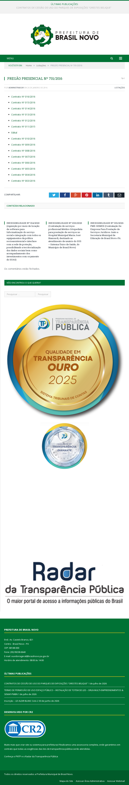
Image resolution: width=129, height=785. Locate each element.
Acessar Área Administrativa (90, 780)
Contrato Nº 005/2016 (23, 168)
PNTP (18, 756)
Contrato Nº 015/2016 (23, 102)
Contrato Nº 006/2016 (23, 162)
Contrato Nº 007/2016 (23, 156)
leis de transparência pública (58, 748)
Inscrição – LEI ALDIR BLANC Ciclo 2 (21, 700)
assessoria (82, 744)
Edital (14, 132)
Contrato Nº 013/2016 (23, 114)
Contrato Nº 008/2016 (23, 150)
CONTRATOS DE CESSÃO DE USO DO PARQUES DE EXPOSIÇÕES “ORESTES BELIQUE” (46, 683)
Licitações (120, 87)
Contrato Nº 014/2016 (23, 108)
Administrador (16, 87)
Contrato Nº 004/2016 (23, 174)
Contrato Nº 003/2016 (23, 180)
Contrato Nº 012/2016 (23, 120)
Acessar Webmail (116, 780)
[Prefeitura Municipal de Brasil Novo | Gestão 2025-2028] (64, 34)
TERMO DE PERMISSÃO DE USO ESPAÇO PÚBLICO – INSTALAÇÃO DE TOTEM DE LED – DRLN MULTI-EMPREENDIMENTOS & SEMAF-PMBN (65, 7)
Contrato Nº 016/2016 (23, 96)
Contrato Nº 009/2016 (23, 144)
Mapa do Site (66, 780)
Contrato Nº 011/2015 (23, 126)
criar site (24, 744)
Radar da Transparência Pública (41, 756)
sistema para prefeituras (45, 744)
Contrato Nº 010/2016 (23, 138)
